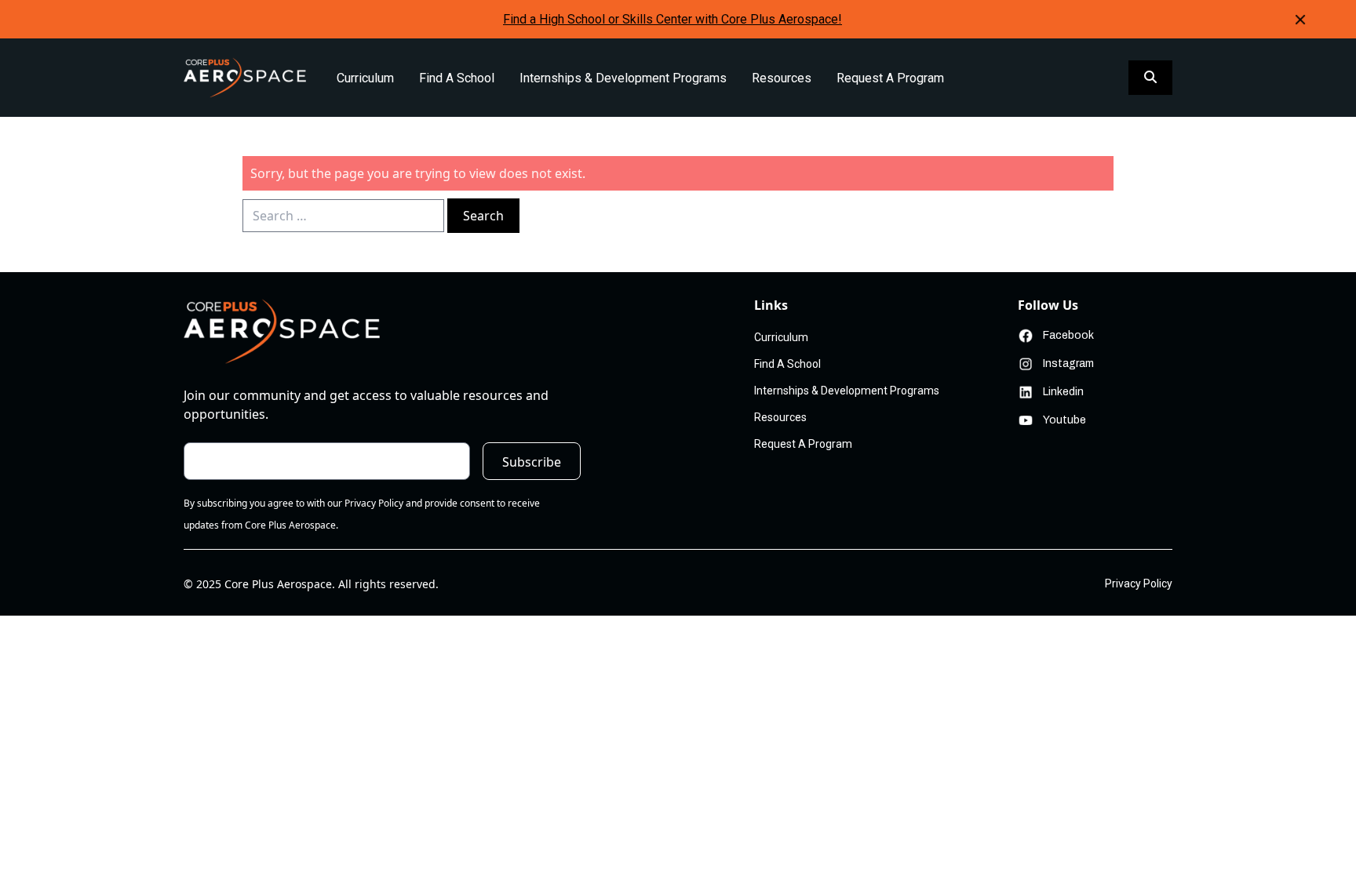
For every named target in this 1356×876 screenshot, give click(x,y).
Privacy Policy (1138, 583)
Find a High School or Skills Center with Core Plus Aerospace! (672, 19)
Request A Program (890, 78)
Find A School (456, 78)
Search (483, 215)
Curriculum (365, 78)
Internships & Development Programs (623, 78)
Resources (781, 78)
